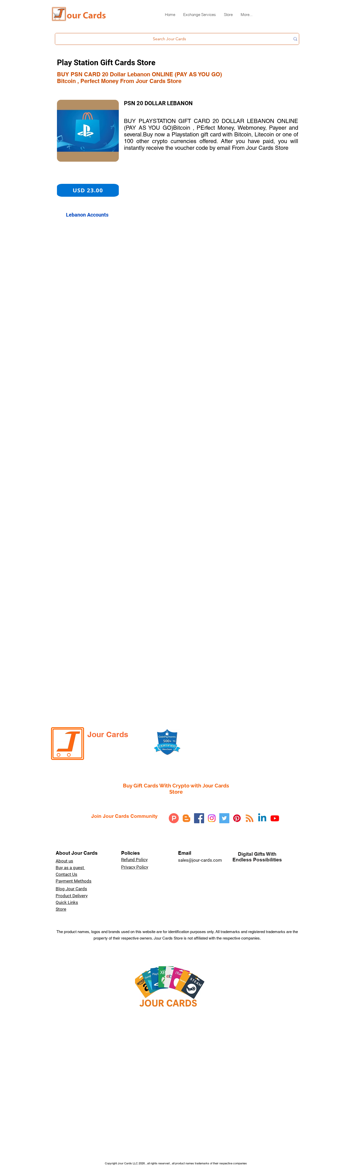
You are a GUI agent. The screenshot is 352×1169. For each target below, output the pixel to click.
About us (64, 860)
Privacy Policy (134, 867)
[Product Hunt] (174, 818)
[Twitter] (224, 818)
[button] (199, 16)
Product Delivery (72, 895)
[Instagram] (212, 818)
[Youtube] (275, 818)
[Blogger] (186, 818)
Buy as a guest (70, 867)
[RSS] (250, 818)
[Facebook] (199, 818)
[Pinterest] (237, 818)
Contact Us (66, 874)
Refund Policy (134, 859)
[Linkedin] (262, 818)
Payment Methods (73, 881)
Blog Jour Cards (71, 888)
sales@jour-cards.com (200, 860)
